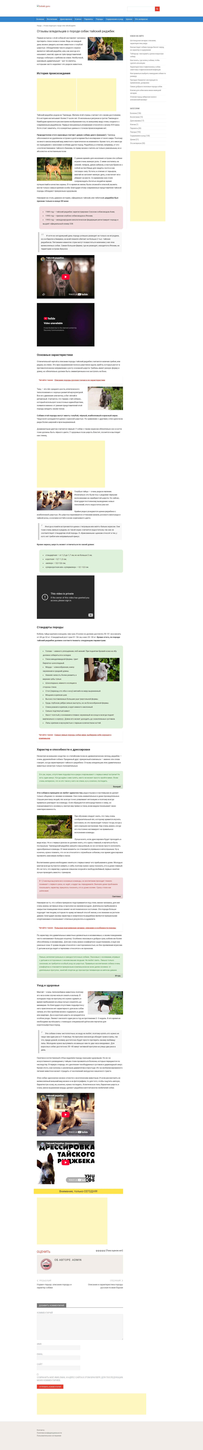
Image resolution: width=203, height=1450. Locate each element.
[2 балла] (99, 1251)
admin (77, 1259)
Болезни (40, 19)
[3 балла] (100, 1251)
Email (40, 1354)
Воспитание (52, 19)
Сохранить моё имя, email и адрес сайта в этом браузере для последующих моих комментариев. (80, 1378)
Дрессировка (66, 19)
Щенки (129, 19)
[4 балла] (102, 1251)
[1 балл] (97, 1251)
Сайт (39, 1364)
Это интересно (141, 19)
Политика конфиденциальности (49, 1433)
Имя (39, 1344)
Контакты (40, 1430)
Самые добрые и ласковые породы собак (146, 87)
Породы (99, 19)
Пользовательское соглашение (49, 1436)
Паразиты (88, 19)
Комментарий (45, 1312)
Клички (78, 19)
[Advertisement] (57, 95)
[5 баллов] (104, 1251)
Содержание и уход (114, 19)
